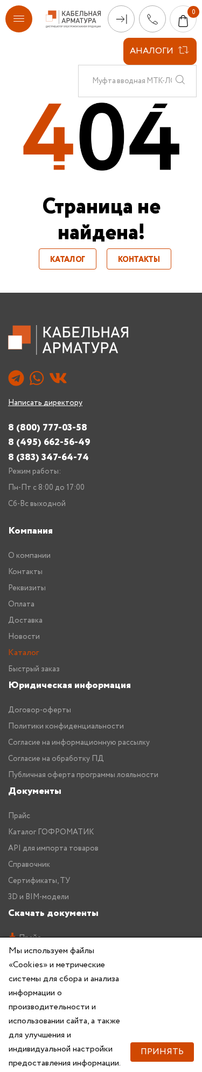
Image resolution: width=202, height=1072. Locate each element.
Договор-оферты (39, 710)
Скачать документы (53, 913)
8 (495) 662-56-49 (49, 442)
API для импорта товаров (53, 848)
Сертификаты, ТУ (39, 880)
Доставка (25, 620)
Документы (34, 791)
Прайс (19, 816)
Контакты (139, 259)
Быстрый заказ (34, 669)
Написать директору (45, 402)
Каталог (67, 259)
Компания (30, 531)
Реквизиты (27, 588)
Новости (24, 636)
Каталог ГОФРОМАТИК (51, 832)
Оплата (21, 604)
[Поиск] (180, 81)
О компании (29, 555)
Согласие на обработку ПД (56, 758)
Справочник (29, 864)
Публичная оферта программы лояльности (83, 775)
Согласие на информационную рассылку (79, 742)
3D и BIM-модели (38, 897)
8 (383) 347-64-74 (48, 457)
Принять (162, 1052)
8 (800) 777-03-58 (47, 427)
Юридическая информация (69, 685)
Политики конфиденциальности (66, 726)
